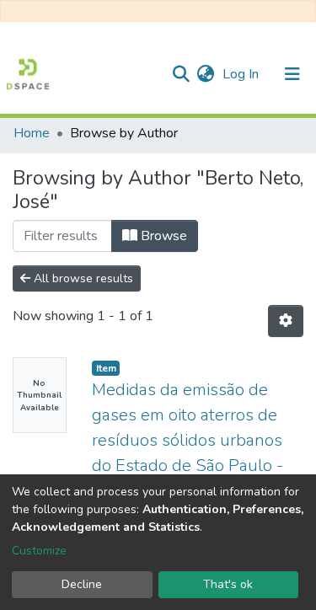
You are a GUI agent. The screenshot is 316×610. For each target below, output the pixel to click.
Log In (242, 74)
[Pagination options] (285, 321)
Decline (82, 584)
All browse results (81, 278)
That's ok (228, 584)
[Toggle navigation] (292, 74)
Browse (162, 236)
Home (31, 133)
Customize (39, 551)
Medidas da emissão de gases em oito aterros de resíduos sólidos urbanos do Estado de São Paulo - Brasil (187, 440)
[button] (205, 74)
